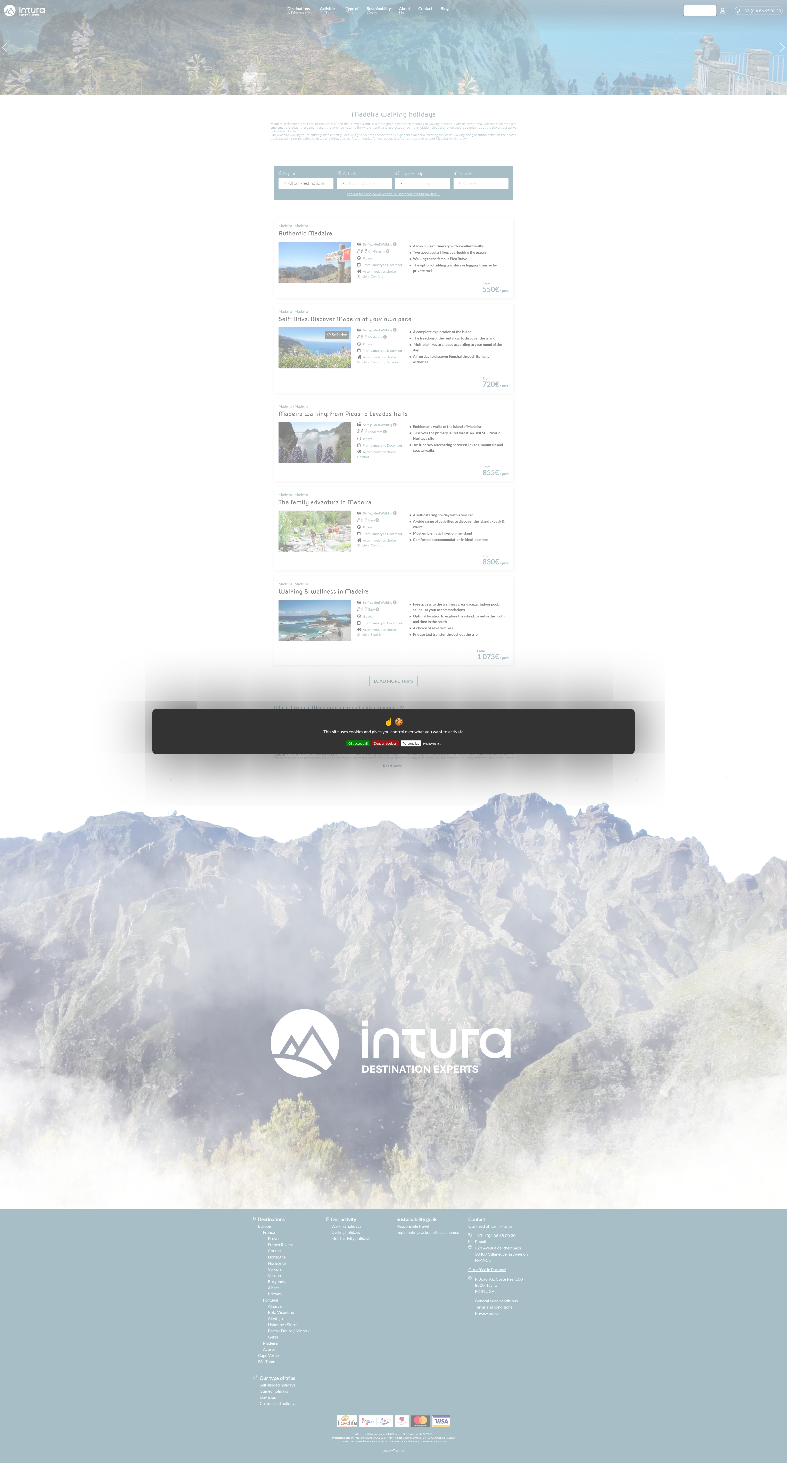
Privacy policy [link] (432, 743)
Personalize (411, 743)
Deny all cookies (385, 743)
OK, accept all (358, 743)
